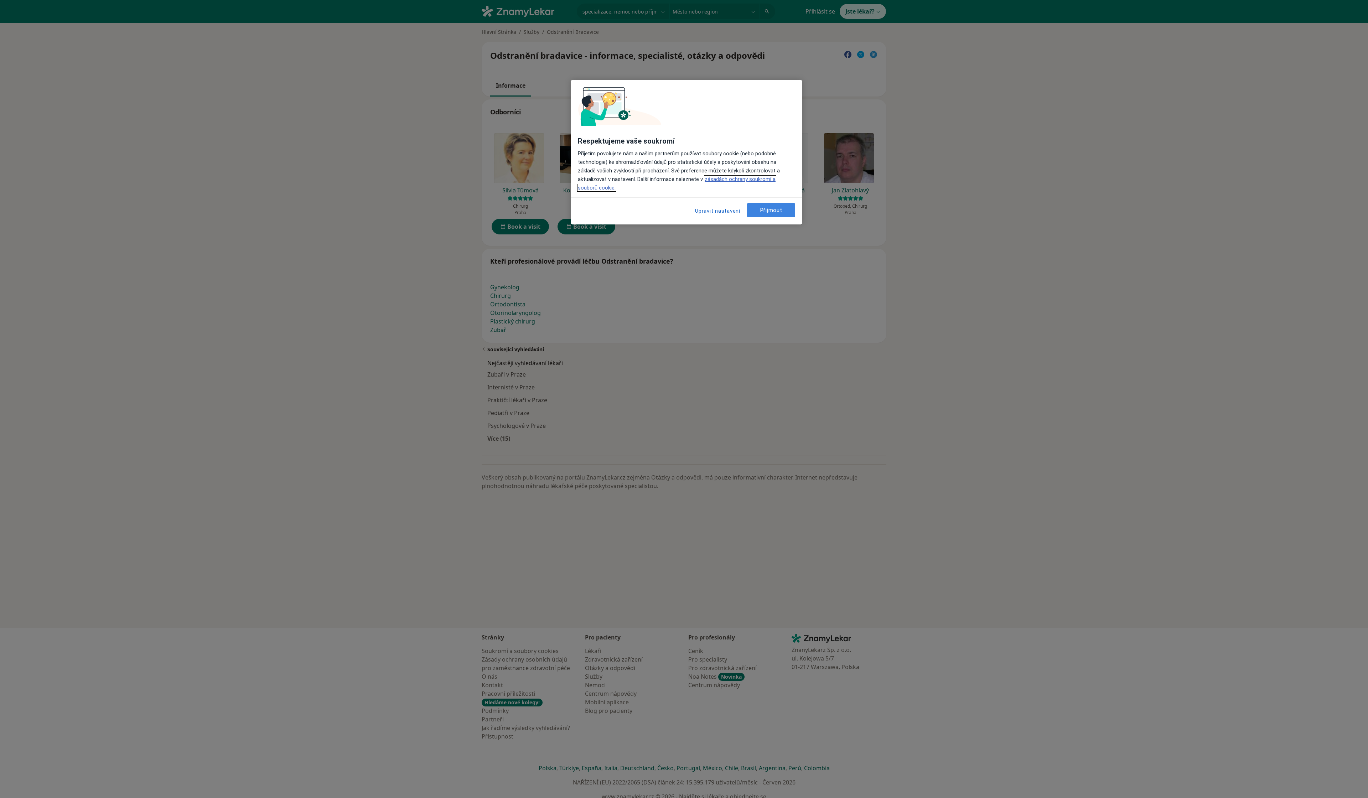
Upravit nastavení (717, 211)
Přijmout (771, 210)
